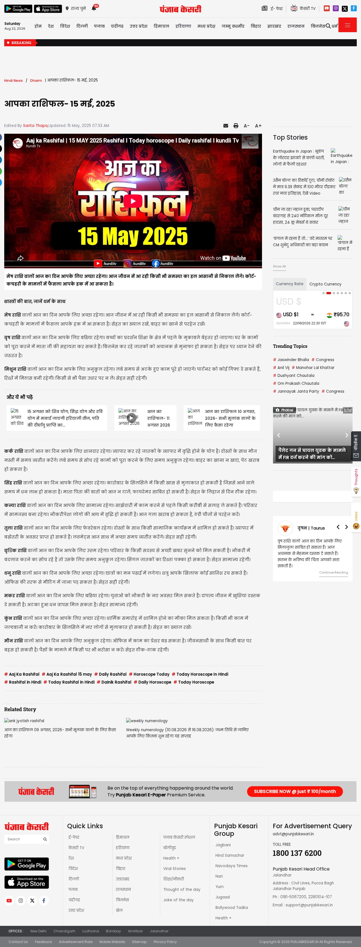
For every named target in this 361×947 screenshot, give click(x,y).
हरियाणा (122, 848)
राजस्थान (123, 889)
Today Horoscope (193, 682)
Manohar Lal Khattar (313, 367)
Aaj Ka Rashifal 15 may (67, 674)
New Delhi (38, 931)
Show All (279, 266)
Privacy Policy (165, 941)
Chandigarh (64, 931)
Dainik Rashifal (114, 682)
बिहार (256, 26)
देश (71, 858)
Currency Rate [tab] (289, 284)
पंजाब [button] (99, 26)
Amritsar (135, 931)
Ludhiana (90, 931)
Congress (322, 359)
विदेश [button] (65, 26)
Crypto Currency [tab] (325, 284)
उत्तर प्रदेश (139, 26)
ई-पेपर (74, 837)
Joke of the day (178, 900)
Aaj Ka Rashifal (21, 674)
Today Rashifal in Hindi (68, 682)
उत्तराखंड (122, 879)
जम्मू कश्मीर (233, 26)
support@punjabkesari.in (309, 905)
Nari (219, 876)
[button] (279, 435)
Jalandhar (159, 931)
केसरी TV (76, 848)
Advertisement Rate (76, 941)
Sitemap (139, 941)
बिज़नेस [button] (318, 26)
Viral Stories (174, 868)
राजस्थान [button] (296, 26)
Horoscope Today (149, 674)
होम (38, 26)
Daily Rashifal (110, 674)
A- (247, 125)
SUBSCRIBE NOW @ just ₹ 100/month (295, 791)
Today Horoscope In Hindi (200, 674)
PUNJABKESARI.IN (304, 941)
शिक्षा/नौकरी (173, 879)
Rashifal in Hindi (22, 682)
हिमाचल (122, 837)
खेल (119, 910)
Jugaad (222, 897)
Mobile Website (112, 941)
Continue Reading (333, 572)
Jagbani (223, 845)
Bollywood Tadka (231, 907)
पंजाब (73, 889)
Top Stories (290, 137)
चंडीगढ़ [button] (117, 26)
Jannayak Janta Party (296, 391)
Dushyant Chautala (293, 375)
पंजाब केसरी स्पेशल (179, 837)
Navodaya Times (231, 866)
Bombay (113, 931)
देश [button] (51, 26)
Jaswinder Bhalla (291, 359)
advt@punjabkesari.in (293, 834)
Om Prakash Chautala (296, 383)
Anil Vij (281, 367)
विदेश (73, 868)
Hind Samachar (229, 855)
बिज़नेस (122, 900)
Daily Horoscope (152, 682)
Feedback (43, 941)
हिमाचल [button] (161, 26)
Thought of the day (182, 889)
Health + (171, 858)
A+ (258, 125)
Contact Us (18, 941)
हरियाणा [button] (183, 26)
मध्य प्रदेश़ (206, 26)
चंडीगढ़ (74, 900)
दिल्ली (82, 26)
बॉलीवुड (169, 848)
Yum (219, 886)
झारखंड (274, 26)
